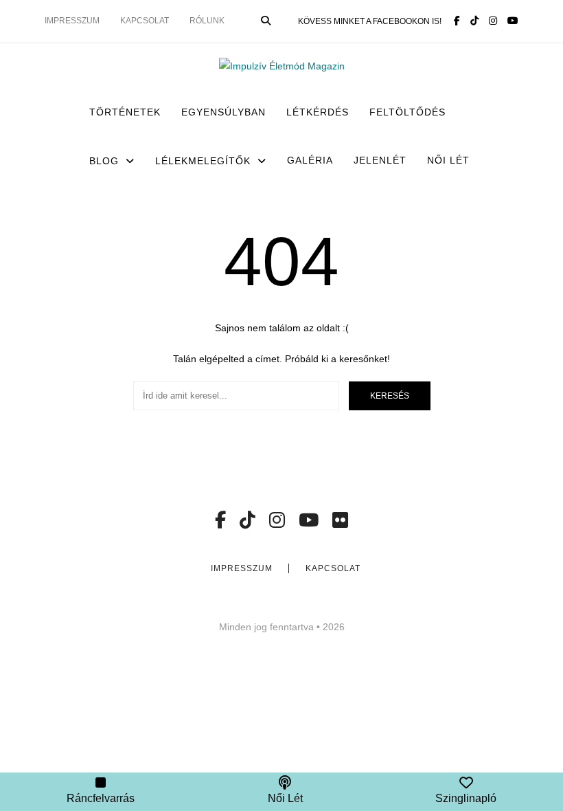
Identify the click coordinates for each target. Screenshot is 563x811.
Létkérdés (317, 112)
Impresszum (72, 20)
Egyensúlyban (223, 112)
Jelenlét (380, 160)
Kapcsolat (144, 20)
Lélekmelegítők (203, 160)
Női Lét (448, 160)
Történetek (125, 112)
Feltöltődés (407, 112)
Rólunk (207, 20)
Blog (104, 160)
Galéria (310, 160)
